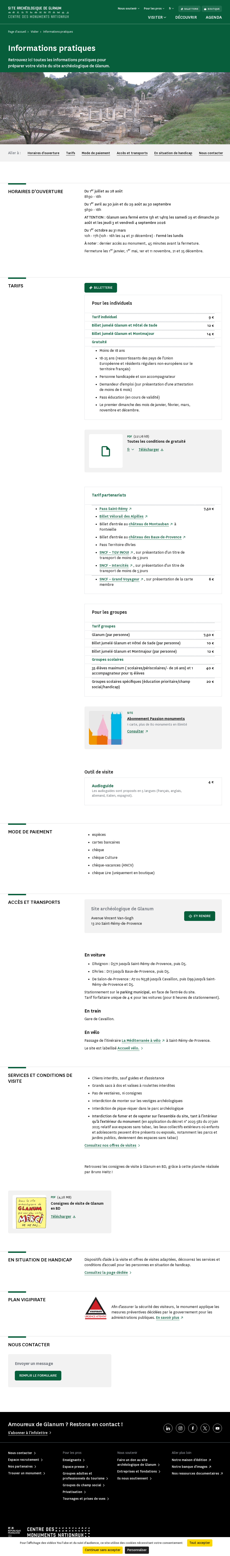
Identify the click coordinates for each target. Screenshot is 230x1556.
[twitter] (205, 1428)
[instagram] (180, 1428)
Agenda (214, 17)
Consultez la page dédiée (106, 1272)
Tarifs (70, 153)
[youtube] (217, 1428)
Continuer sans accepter (102, 1550)
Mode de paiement (96, 153)
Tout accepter (199, 1543)
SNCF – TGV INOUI (114, 552)
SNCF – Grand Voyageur (119, 579)
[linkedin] (168, 1428)
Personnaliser (137, 1550)
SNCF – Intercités (114, 565)
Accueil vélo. (128, 1048)
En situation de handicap (173, 153)
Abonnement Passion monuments (156, 718)
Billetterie (191, 9)
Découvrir (186, 17)
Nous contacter (211, 153)
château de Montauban (149, 524)
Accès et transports (132, 153)
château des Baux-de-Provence (155, 537)
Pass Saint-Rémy (114, 508)
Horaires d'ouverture (43, 153)
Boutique (214, 9)
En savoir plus (167, 1317)
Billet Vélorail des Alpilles (122, 516)
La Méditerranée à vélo (141, 1040)
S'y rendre (202, 916)
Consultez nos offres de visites (110, 1145)
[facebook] (192, 1428)
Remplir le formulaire (38, 1375)
